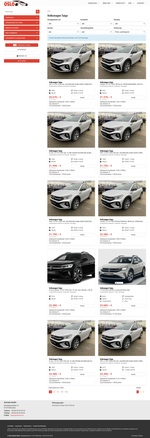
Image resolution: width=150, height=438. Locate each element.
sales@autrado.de (17, 415)
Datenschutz (27, 426)
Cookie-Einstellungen (39, 426)
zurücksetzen (22, 49)
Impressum (18, 426)
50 (58, 392)
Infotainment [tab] (11, 33)
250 (66, 392)
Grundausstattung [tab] (14, 23)
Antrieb (50, 28)
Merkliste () (23, 56)
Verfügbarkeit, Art (54, 20)
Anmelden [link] (23, 61)
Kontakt (140, 3)
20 (54, 392)
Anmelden (10, 426)
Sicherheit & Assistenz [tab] (15, 38)
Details (82, 97)
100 (62, 392)
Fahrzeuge (92, 3)
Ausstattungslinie (87, 28)
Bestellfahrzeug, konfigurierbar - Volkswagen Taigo (71, 75)
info (48, 11)
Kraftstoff (84, 20)
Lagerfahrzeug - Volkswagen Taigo (122, 282)
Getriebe (117, 20)
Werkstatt (120, 3)
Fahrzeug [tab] (10, 18)
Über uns (106, 3)
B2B (129, 3)
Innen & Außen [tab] (12, 28)
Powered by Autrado (137, 435)
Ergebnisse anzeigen (22, 45)
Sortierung (117, 28)
